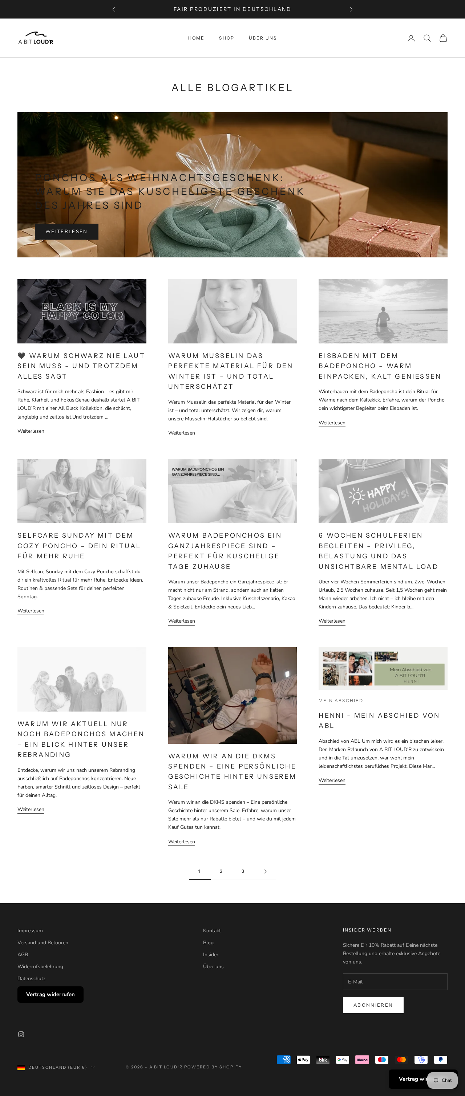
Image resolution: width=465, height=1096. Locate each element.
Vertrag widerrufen (50, 994)
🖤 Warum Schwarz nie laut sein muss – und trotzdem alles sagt (81, 366)
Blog (208, 942)
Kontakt (212, 930)
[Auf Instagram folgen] (21, 1034)
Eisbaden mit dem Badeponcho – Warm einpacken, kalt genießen (380, 366)
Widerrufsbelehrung (40, 966)
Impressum (30, 930)
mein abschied (341, 700)
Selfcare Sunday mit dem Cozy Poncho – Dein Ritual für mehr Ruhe (79, 545)
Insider (210, 954)
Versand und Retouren (42, 942)
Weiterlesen (66, 231)
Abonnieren (373, 1005)
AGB (22, 954)
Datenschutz (31, 978)
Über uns (263, 38)
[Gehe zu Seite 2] (265, 871)
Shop (226, 38)
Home (196, 38)
